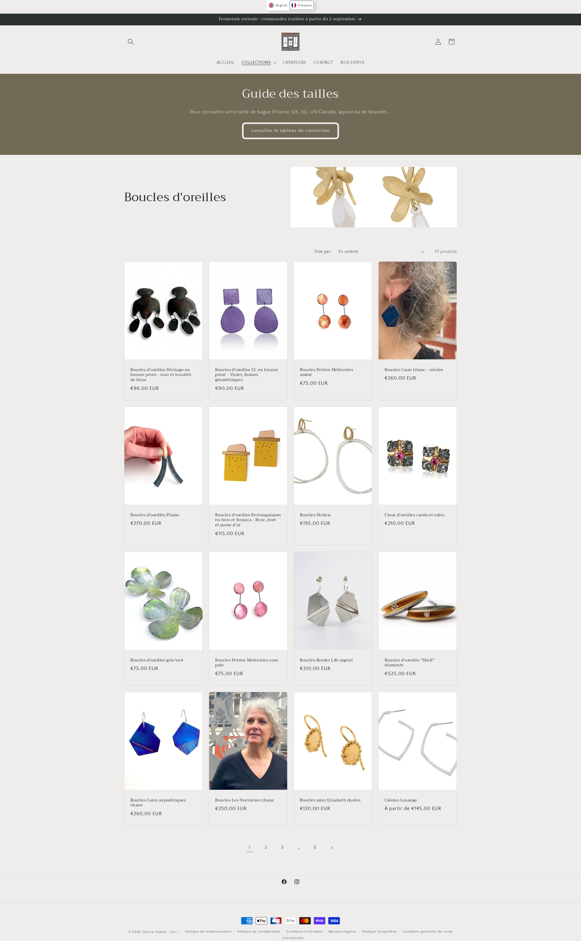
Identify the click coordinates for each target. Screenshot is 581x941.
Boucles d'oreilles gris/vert (157, 660)
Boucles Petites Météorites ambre (326, 372)
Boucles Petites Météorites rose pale (246, 663)
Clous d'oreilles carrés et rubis (415, 515)
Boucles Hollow (315, 515)
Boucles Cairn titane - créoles (414, 369)
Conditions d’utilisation (304, 931)
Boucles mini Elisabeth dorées (330, 800)
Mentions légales (342, 931)
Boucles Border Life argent (326, 660)
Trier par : (323, 251)
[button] (130, 41)
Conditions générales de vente (428, 931)
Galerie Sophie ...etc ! (160, 932)
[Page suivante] (331, 847)
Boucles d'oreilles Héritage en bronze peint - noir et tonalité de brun (161, 375)
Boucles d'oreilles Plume (154, 515)
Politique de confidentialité (259, 931)
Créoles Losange (401, 800)
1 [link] (250, 847)
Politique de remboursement (208, 931)
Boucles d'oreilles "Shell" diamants (410, 663)
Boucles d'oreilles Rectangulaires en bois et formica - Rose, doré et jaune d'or (248, 520)
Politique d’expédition (379, 931)
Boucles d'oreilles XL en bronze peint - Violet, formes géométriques (246, 375)
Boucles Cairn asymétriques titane (158, 803)
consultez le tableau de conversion (290, 130)
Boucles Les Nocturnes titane (244, 800)
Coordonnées (293, 938)
